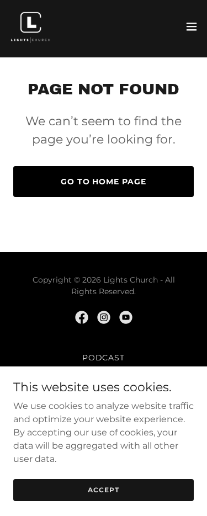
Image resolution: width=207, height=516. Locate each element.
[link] (31, 26)
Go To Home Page (104, 182)
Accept (103, 490)
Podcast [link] (103, 358)
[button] (192, 26)
